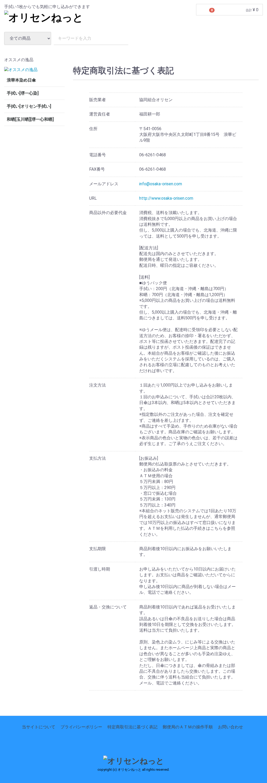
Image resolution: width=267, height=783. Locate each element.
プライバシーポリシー (81, 726)
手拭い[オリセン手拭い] (29, 106)
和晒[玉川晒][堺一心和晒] (30, 119)
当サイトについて (38, 726)
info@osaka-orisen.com (160, 183)
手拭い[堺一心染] (23, 93)
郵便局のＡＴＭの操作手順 (188, 726)
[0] (202, 10)
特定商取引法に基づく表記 (132, 726)
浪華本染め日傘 (21, 80)
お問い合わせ (230, 726)
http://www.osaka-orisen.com (166, 198)
